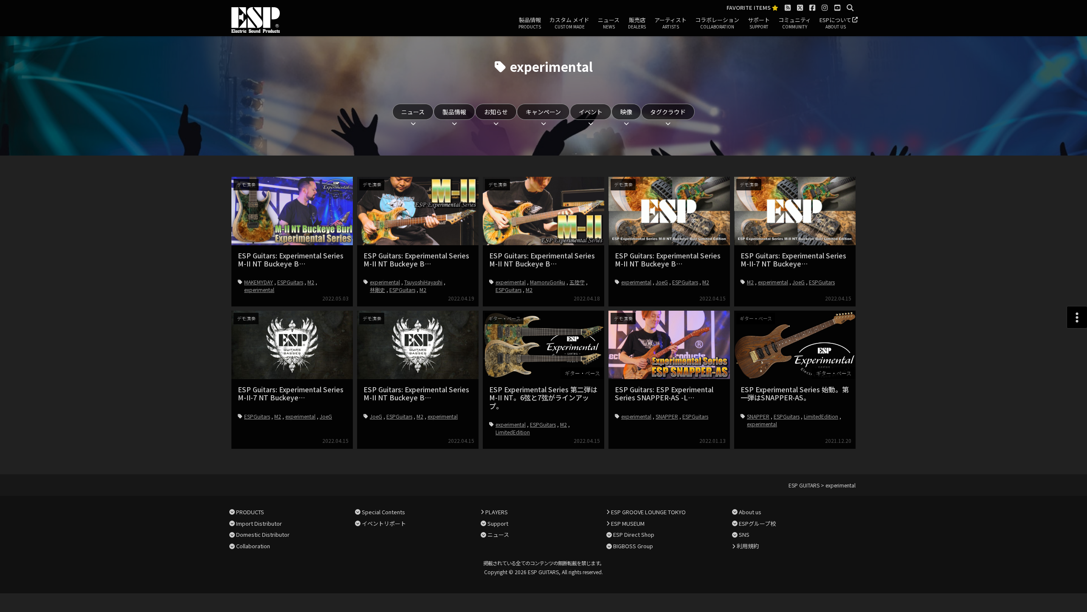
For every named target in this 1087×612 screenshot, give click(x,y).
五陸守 (577, 282)
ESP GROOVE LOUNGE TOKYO (648, 512)
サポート (759, 23)
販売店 (637, 23)
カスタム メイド (569, 23)
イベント (591, 112)
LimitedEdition (513, 432)
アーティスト (670, 23)
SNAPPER (667, 416)
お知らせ (496, 112)
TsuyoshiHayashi (423, 282)
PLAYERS (496, 512)
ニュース (609, 23)
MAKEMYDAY (258, 282)
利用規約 (748, 546)
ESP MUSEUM (628, 523)
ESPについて (835, 23)
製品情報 (529, 23)
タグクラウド (668, 112)
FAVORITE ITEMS (749, 8)
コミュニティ (794, 23)
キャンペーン (543, 112)
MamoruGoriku (547, 282)
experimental (259, 289)
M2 (310, 282)
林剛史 (377, 289)
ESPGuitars (290, 282)
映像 (626, 112)
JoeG (662, 282)
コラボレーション (717, 23)
